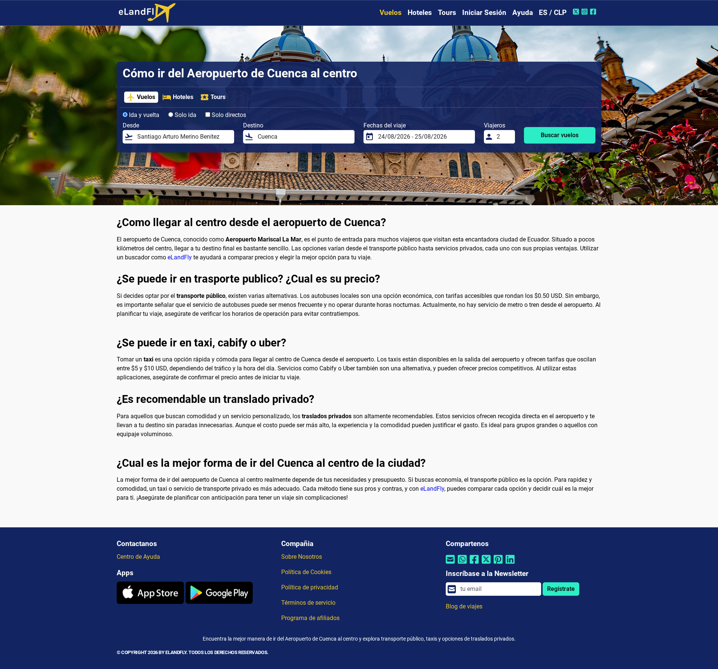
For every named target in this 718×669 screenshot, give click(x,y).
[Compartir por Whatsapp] (462, 563)
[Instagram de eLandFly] (585, 11)
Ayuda (522, 12)
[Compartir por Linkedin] (510, 563)
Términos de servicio (308, 602)
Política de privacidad (309, 587)
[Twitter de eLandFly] (577, 11)
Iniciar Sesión (484, 12)
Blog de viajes (464, 606)
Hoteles (420, 12)
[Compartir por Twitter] (486, 563)
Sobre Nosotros (301, 556)
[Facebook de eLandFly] (594, 11)
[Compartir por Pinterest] (498, 563)
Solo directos (228, 114)
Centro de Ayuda (138, 556)
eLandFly (180, 257)
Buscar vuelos (560, 135)
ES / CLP (553, 12)
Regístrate (561, 588)
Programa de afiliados (310, 618)
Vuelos (391, 12)
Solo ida (184, 114)
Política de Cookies (306, 572)
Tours (447, 12)
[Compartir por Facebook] (474, 563)
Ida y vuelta (143, 114)
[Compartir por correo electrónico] (450, 563)
